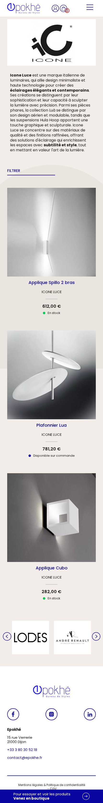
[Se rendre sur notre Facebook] (13, 714)
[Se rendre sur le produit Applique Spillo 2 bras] (51, 255)
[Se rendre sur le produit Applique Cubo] (51, 541)
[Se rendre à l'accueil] (23, 8)
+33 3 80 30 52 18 (22, 749)
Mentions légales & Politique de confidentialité (51, 785)
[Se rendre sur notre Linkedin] (90, 714)
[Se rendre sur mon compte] (56, 8)
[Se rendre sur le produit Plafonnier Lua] (51, 398)
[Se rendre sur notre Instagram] (51, 714)
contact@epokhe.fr (24, 757)
